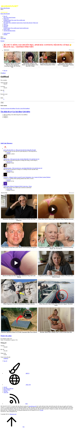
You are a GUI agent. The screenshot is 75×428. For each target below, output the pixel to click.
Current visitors (7, 28)
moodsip (8, 152)
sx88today (6, 358)
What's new (6, 18)
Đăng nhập (3, 38)
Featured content (7, 20)
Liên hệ (5, 387)
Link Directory (7, 21)
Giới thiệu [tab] (26, 112)
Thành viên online (6, 336)
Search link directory (28, 22)
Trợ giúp (5, 391)
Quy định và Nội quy (8, 388)
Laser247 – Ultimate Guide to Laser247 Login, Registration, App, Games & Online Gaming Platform (27, 177)
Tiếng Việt (28, 384)
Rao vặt (5, 16)
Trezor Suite (9, 189)
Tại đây (41, 410)
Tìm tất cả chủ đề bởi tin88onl (23, 108)
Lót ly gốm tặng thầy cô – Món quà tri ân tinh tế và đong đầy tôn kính (20, 150)
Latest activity (7, 33)
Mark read (35, 22)
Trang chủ (6, 392)
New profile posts (21, 20)
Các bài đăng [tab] (17, 112)
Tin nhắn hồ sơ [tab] (6, 112)
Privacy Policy (7, 389)
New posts (6, 17)
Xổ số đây (6, 25)
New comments (12, 22)
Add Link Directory (7, 143)
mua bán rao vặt (32, 406)
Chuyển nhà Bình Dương (9, 30)
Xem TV (6, 24)
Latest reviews (19, 22)
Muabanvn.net (13, 414)
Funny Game (7, 29)
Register (5, 34)
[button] (2, 9)
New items (6, 22)
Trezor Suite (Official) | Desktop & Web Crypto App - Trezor (18, 186)
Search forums (12, 17)
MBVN (27, 373)
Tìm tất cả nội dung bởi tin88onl (8, 108)
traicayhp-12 (9, 161)
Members (6, 26)
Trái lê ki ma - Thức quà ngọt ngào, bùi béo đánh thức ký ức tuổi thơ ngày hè (21, 159)
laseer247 (8, 179)
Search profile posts (23, 28)
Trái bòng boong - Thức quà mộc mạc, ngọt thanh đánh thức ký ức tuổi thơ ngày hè (23, 168)
